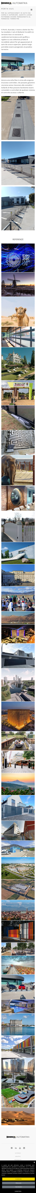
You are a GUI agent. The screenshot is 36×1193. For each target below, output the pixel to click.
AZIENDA (18, 1153)
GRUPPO (18, 1156)
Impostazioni (18, 1187)
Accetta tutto (18, 1179)
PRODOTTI (18, 1160)
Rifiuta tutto (18, 1183)
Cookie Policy (18, 1191)
